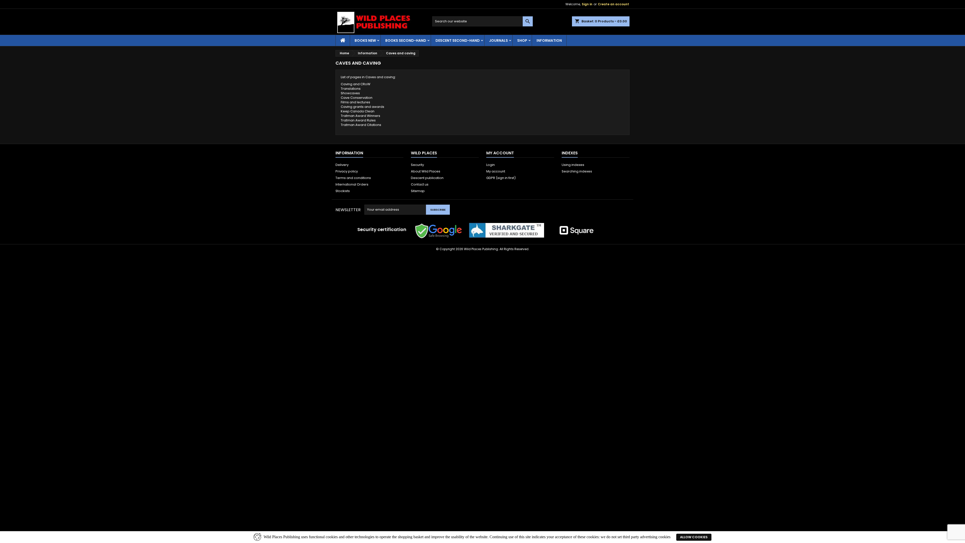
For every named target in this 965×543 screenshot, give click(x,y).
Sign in (587, 4)
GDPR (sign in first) (501, 177)
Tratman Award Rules (358, 120)
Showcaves (350, 93)
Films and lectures (355, 102)
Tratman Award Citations (361, 124)
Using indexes (573, 164)
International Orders (351, 184)
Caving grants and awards (362, 106)
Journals (498, 40)
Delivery (342, 164)
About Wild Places (425, 171)
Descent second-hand (458, 40)
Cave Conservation (356, 97)
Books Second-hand (405, 40)
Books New (365, 40)
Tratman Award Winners (360, 115)
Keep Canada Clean (357, 111)
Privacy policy (346, 171)
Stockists (342, 191)
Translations (351, 88)
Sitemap (418, 191)
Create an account (613, 4)
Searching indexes (577, 171)
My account (495, 171)
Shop (522, 40)
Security (417, 164)
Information (549, 40)
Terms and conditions (353, 177)
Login (490, 164)
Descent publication (427, 177)
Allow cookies (694, 537)
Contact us (419, 184)
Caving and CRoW (355, 84)
